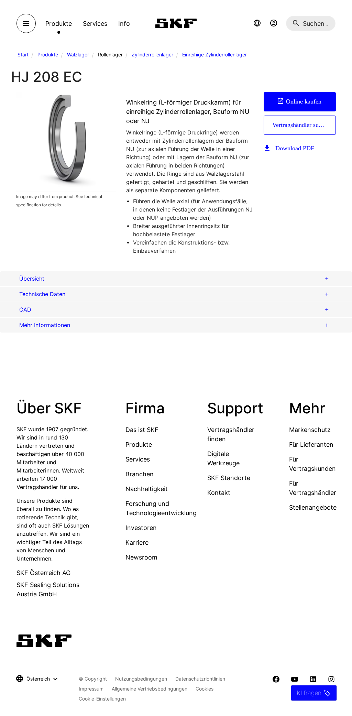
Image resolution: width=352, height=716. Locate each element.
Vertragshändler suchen (301, 124)
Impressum (91, 689)
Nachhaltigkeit (146, 488)
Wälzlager (78, 54)
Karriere (136, 542)
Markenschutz (310, 429)
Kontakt (218, 492)
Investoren (141, 527)
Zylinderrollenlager (152, 54)
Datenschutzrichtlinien (200, 679)
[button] (257, 23)
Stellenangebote (313, 507)
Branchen (139, 474)
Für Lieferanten (311, 444)
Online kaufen (303, 101)
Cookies (204, 689)
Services (137, 459)
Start (23, 54)
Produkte (47, 54)
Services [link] (95, 23)
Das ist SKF (141, 429)
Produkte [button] (58, 23)
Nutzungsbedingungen (141, 679)
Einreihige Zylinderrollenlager (214, 54)
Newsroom (141, 557)
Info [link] (124, 23)
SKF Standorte (228, 477)
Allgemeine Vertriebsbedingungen (149, 689)
